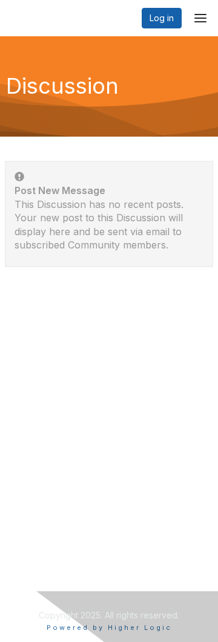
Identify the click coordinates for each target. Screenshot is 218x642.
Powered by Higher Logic (109, 627)
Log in (162, 18)
